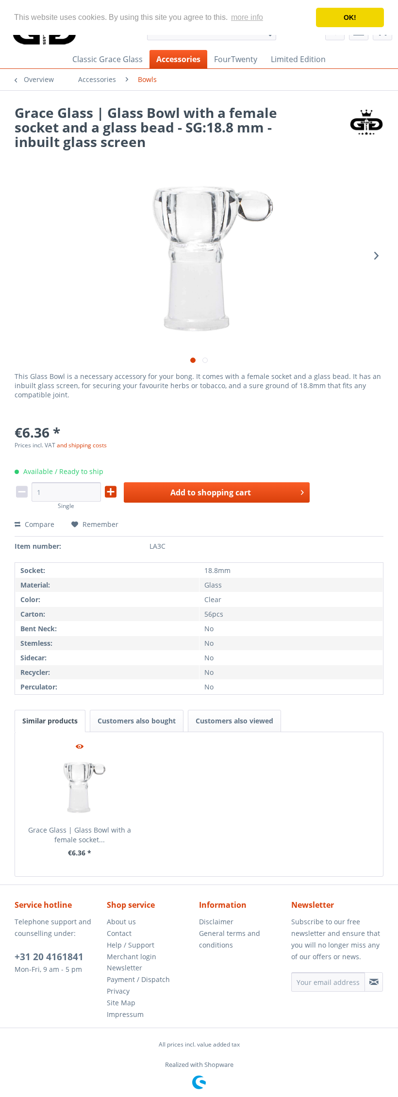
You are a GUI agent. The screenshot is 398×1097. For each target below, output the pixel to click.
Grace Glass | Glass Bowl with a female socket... (79, 834)
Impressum (125, 1014)
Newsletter (124, 967)
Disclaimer (216, 921)
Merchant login (131, 956)
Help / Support (130, 945)
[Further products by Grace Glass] (366, 122)
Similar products (50, 720)
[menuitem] (107, 59)
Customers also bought (137, 720)
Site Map (121, 1002)
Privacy (118, 991)
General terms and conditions (229, 939)
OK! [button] (350, 17)
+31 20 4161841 (49, 956)
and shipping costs (82, 445)
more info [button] (247, 17)
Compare (38, 524)
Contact (119, 933)
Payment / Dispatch (138, 979)
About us (121, 921)
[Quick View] (79, 747)
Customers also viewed (234, 720)
